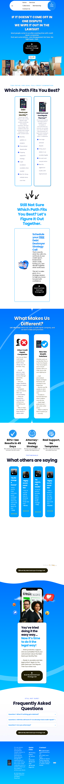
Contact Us (26, 9)
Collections (26, 6)
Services (32, 2)
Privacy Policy (32, 753)
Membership (37, 6)
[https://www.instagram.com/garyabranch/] (55, 762)
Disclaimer (32, 763)
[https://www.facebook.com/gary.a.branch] (54, 762)
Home (24, 2)
